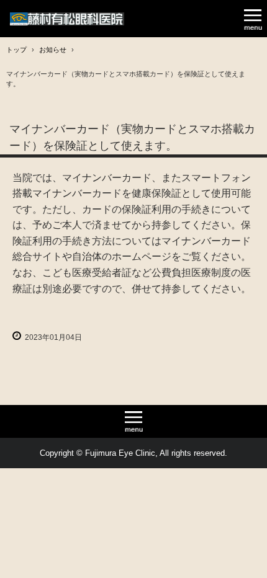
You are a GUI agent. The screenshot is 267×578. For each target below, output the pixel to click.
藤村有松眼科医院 (67, 18)
